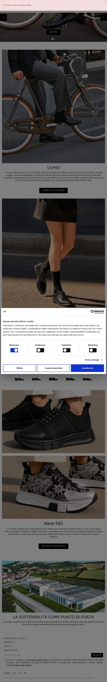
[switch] (40, 350)
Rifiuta (20, 368)
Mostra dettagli (92, 360)
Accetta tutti (87, 368)
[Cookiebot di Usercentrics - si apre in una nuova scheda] (92, 312)
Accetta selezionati (53, 368)
